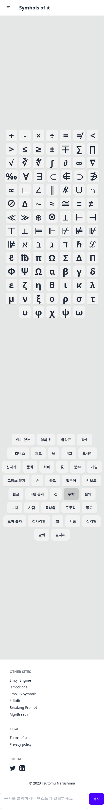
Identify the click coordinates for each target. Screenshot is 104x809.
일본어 (71, 480)
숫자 (14, 507)
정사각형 (39, 521)
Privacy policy (20, 744)
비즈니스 (18, 453)
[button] (8, 8)
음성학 (50, 507)
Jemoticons (18, 687)
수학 (71, 494)
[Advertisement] (52, 71)
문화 (30, 466)
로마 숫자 (14, 521)
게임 (94, 466)
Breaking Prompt (23, 707)
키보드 (91, 480)
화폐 (47, 466)
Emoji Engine (20, 680)
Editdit (15, 700)
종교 (89, 507)
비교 (69, 453)
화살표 (66, 439)
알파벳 (46, 439)
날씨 (41, 534)
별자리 (60, 534)
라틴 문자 (37, 494)
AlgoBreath (19, 714)
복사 (96, 798)
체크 (38, 453)
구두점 (71, 507)
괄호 (84, 439)
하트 (52, 480)
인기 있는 (23, 439)
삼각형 (91, 521)
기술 (72, 521)
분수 (77, 466)
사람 (31, 507)
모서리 (87, 453)
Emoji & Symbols (23, 694)
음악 (88, 494)
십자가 (11, 466)
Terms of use (20, 737)
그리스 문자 (16, 480)
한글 (16, 494)
